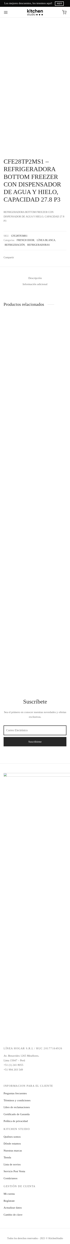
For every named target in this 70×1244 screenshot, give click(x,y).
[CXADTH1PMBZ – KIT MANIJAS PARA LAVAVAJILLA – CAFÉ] (19, 628)
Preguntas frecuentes (15, 1093)
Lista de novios (12, 1164)
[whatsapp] (43, 1077)
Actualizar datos (13, 1207)
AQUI (59, 3)
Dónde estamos (12, 1143)
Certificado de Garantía (17, 1114)
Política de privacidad (16, 1121)
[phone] (51, 1077)
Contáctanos (10, 1178)
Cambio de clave (13, 1214)
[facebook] (18, 1077)
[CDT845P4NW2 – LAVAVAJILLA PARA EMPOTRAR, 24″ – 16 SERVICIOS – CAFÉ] (51, 450)
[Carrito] (64, 12)
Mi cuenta (9, 1193)
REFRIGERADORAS (38, 245)
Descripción (35, 278)
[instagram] (26, 1077)
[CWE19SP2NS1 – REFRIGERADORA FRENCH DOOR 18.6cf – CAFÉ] (19, 330)
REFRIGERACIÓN (15, 245)
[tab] (35, 278)
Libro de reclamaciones (17, 1107)
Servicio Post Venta (14, 1171)
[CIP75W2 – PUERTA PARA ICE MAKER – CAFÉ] (51, 628)
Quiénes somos (12, 1136)
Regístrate (9, 1200)
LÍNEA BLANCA (46, 240)
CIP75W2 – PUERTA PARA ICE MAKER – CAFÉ (48, 651)
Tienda (7, 1157)
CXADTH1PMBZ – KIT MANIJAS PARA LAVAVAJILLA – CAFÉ (17, 651)
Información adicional (35, 284)
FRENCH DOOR (25, 240)
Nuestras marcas (13, 1150)
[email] (35, 1077)
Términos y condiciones (17, 1100)
